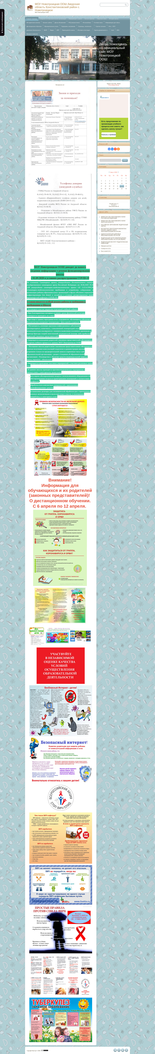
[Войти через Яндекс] (115, 149)
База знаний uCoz (106, 251)
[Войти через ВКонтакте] (112, 149)
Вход (117, 85)
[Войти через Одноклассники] (118, 149)
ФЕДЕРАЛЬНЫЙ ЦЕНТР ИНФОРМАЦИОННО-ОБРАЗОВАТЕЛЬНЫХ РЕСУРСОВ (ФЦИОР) (113, 238)
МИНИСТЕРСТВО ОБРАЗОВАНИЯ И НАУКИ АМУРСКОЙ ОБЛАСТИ (113, 221)
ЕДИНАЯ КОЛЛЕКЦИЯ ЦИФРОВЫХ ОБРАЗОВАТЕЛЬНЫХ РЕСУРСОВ (111, 234)
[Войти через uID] (109, 149)
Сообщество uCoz (106, 248)
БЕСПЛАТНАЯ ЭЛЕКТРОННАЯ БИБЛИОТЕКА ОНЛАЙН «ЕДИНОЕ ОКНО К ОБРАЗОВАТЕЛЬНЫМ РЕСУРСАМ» (113, 230)
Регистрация (111, 85)
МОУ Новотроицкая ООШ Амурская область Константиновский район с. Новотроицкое (57, 7)
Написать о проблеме (108, 134)
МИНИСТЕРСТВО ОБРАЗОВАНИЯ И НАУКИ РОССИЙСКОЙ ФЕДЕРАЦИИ (113, 217)
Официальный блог (106, 246)
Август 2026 (113, 172)
